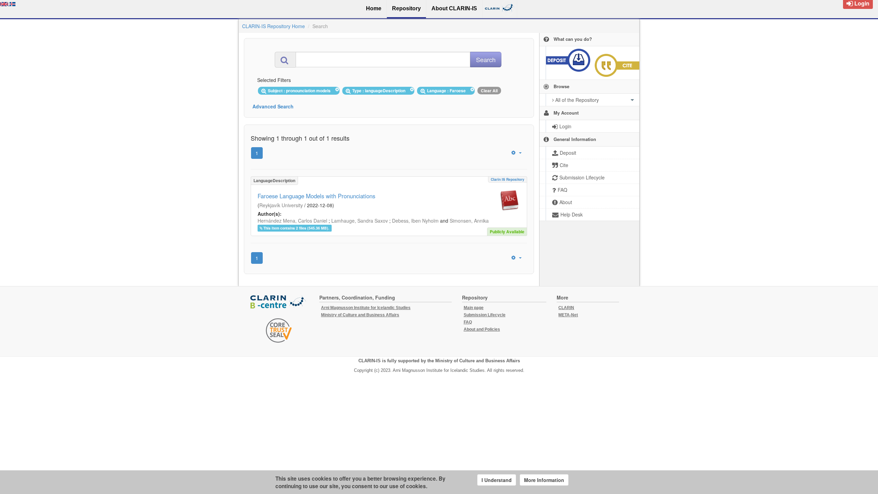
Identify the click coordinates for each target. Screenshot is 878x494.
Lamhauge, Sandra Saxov (359, 220)
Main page (474, 307)
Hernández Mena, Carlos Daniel (292, 220)
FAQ (468, 322)
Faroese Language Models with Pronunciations (316, 196)
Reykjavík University (281, 205)
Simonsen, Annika (469, 220)
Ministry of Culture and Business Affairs (360, 315)
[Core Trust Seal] (278, 330)
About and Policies (482, 329)
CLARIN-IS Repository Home (273, 26)
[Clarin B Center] (279, 302)
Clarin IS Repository (507, 179)
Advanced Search (273, 106)
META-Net (568, 315)
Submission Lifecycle (485, 315)
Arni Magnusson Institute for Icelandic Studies (366, 307)
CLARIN (566, 307)
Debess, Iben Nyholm (415, 220)
